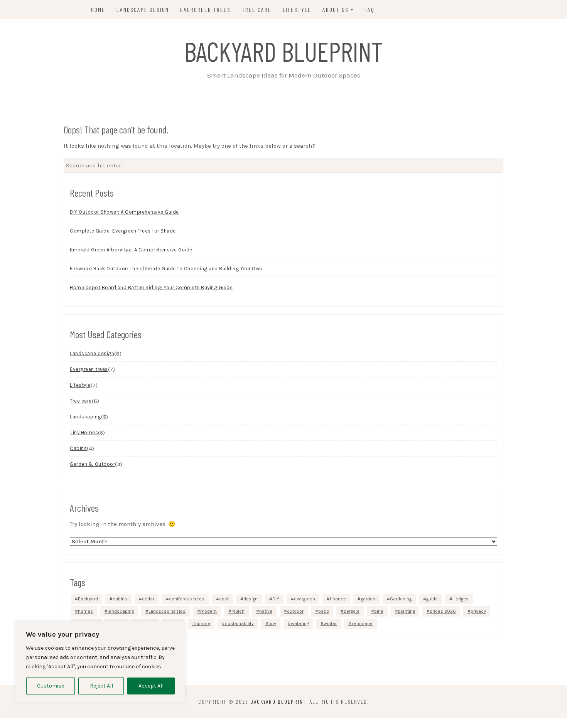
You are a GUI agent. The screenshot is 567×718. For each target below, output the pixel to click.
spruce (202, 623)
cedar (148, 599)
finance (338, 599)
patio (323, 611)
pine (378, 611)
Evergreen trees (205, 9)
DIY (275, 599)
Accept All (151, 686)
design (250, 599)
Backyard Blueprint (283, 51)
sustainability (239, 623)
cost (224, 599)
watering (300, 623)
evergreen (304, 599)
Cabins (78, 448)
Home (98, 9)
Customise (50, 686)
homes (85, 611)
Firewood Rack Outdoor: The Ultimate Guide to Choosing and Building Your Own (166, 268)
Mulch (238, 611)
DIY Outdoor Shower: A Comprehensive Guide (124, 212)
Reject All (101, 686)
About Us (335, 9)
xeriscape (362, 623)
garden (368, 599)
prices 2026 (443, 611)
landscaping (121, 611)
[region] (100, 662)
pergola (351, 611)
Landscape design (142, 9)
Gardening (401, 599)
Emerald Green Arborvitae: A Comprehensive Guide (131, 250)
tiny (272, 623)
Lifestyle (297, 9)
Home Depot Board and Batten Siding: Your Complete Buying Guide (151, 287)
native (265, 611)
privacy (478, 611)
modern (208, 611)
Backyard (88, 599)
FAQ (369, 9)
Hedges (460, 599)
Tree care (257, 9)
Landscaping (85, 417)
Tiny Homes (84, 432)
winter (330, 623)
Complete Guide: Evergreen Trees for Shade (123, 231)
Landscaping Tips (167, 611)
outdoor (295, 611)
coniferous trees (186, 599)
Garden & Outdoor (92, 464)
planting (406, 611)
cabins (120, 599)
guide (432, 599)
